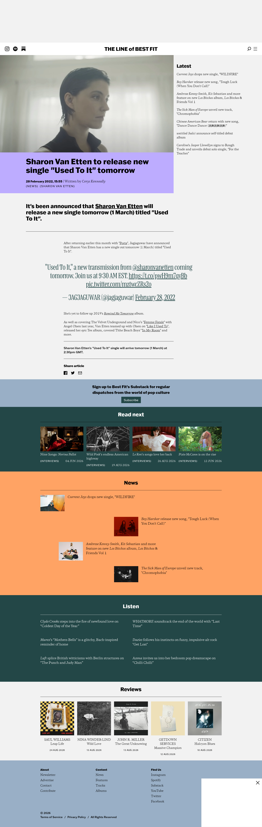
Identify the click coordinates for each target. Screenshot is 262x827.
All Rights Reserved (104, 817)
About (44, 769)
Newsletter (47, 775)
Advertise (47, 780)
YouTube (157, 791)
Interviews (49, 461)
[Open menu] (255, 49)
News (32, 186)
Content (101, 769)
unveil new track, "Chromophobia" (205, 112)
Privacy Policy (76, 817)
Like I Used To (157, 326)
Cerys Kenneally (93, 181)
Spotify (156, 780)
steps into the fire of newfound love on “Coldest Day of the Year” (79, 623)
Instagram (158, 775)
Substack (157, 786)
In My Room (151, 330)
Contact (46, 786)
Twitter (156, 796)
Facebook (157, 802)
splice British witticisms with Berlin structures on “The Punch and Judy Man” (82, 660)
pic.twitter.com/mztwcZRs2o (118, 284)
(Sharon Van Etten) (57, 186)
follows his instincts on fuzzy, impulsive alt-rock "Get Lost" (175, 642)
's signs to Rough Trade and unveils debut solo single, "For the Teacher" (208, 149)
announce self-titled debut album (205, 135)
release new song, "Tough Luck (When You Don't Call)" (207, 84)
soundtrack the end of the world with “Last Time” (176, 623)
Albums (101, 791)
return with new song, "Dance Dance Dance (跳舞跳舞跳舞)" (208, 124)
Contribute (47, 791)
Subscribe (131, 400)
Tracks (100, 786)
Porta (123, 243)
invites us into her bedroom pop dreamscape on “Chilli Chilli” (174, 660)
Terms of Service (51, 817)
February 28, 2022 (155, 297)
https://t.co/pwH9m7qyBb (158, 276)
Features (102, 780)
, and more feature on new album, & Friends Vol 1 (209, 98)
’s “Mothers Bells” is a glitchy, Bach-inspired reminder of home (79, 642)
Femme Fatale (154, 322)
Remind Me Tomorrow (119, 314)
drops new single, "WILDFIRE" (207, 74)
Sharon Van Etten (119, 205)
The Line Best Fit (131, 48)
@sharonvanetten (153, 267)
